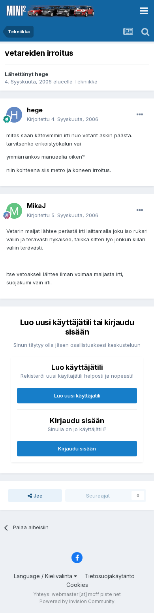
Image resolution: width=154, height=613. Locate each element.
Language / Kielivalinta (44, 576)
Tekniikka (86, 81)
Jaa (37, 495)
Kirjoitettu (62, 119)
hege (41, 74)
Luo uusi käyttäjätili (77, 395)
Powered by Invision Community (77, 601)
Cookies (77, 584)
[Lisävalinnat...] (140, 114)
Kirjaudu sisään (77, 448)
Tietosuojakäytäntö (110, 576)
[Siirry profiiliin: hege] (14, 115)
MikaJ (36, 206)
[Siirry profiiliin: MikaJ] (14, 211)
